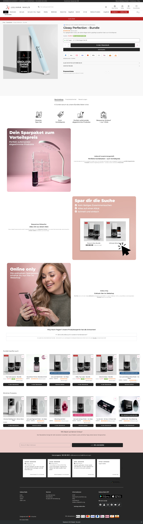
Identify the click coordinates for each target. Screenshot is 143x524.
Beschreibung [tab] (59, 99)
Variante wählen (59, 384)
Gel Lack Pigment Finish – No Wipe (37, 419)
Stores (128, 8)
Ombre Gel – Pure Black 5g (129, 419)
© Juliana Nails (24, 519)
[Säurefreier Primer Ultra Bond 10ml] (36, 364)
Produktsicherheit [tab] (70, 99)
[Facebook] (100, 505)
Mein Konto (115, 8)
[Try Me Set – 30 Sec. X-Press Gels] (106, 406)
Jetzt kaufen (101, 49)
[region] (71, 468)
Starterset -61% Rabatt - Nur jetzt (71, 522)
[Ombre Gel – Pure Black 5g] (129, 406)
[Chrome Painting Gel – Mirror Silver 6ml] (13, 406)
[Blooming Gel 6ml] (59, 406)
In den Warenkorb (102, 45)
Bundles (94, 337)
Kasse (122, 8)
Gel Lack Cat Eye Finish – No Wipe (83, 419)
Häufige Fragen (68, 65)
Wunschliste (136, 8)
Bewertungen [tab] (83, 99)
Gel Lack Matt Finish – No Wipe (60, 377)
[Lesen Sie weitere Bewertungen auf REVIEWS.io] (115, 482)
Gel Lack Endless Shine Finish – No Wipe (129, 377)
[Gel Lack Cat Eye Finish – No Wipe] (83, 406)
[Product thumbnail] (70, 83)
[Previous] (106, 72)
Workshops (133, 1)
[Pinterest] (112, 505)
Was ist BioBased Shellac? (123, 1)
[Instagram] (108, 505)
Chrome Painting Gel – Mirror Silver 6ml (13, 419)
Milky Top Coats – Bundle (83, 377)
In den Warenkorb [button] (13, 384)
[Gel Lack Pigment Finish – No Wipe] (36, 406)
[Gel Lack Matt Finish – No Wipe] (59, 364)
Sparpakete (9, 22)
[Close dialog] (141, 522)
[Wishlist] (22, 356)
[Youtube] (115, 505)
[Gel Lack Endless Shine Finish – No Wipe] (129, 364)
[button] (138, 12)
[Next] (109, 72)
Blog (138, 1)
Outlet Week (71, 18)
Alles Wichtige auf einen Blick (72, 62)
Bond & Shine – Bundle (106, 377)
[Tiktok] (119, 505)
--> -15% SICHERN (97, 445)
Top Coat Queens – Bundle (13, 377)
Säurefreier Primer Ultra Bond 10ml (37, 377)
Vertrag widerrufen (79, 506)
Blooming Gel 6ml (60, 419)
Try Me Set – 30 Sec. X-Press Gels (106, 419)
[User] (104, 505)
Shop (4, 22)
